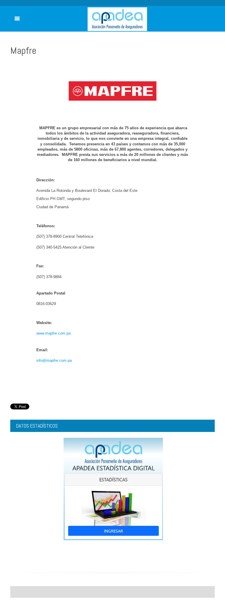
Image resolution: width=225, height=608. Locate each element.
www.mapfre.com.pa (53, 333)
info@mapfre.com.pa (54, 360)
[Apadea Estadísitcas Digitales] (113, 488)
